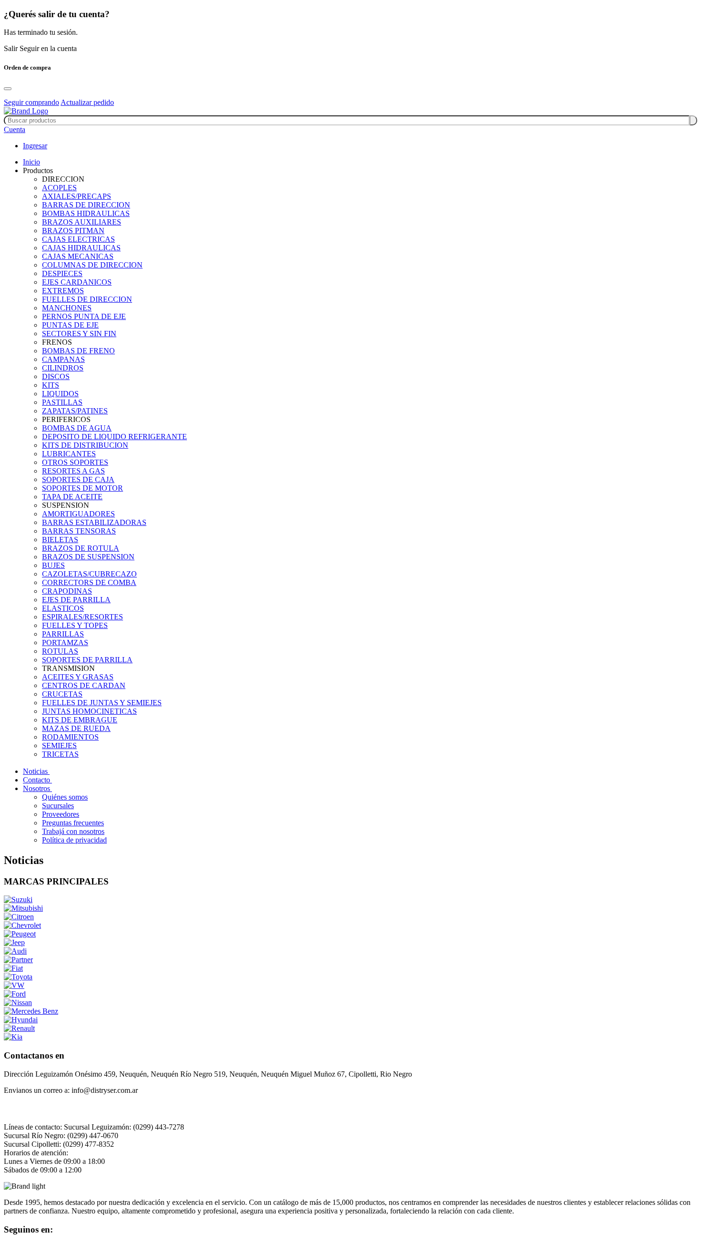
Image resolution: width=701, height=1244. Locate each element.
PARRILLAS (63, 634)
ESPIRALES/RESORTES (82, 617)
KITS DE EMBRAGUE (79, 720)
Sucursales (58, 806)
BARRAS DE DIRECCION (86, 205)
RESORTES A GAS (73, 471)
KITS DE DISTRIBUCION (85, 445)
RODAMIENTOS (70, 737)
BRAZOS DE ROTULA (80, 548)
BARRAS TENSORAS (79, 531)
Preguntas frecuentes (73, 823)
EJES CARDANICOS (77, 282)
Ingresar (35, 146)
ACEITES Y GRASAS (77, 677)
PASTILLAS (62, 402)
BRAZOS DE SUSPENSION (88, 557)
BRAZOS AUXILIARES (81, 222)
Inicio (31, 162)
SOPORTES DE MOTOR (82, 488)
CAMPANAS (63, 359)
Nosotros (37, 788)
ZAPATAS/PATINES (75, 411)
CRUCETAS (62, 694)
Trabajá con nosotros (73, 831)
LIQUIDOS (60, 394)
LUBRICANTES (69, 454)
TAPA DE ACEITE (72, 497)
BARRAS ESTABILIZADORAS (94, 522)
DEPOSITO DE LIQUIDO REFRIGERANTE (114, 436)
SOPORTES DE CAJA (78, 479)
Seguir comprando (31, 102)
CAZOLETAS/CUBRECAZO (89, 574)
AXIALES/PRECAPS (76, 196)
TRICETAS (60, 754)
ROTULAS (60, 651)
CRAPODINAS (67, 591)
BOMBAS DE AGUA (77, 428)
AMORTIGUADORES (78, 514)
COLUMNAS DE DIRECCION (92, 265)
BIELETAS (60, 539)
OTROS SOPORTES (75, 462)
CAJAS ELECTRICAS (78, 239)
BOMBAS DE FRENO (78, 351)
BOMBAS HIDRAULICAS (86, 213)
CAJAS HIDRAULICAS (81, 248)
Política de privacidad (74, 840)
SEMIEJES (59, 745)
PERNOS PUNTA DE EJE (84, 316)
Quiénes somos (65, 797)
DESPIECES (62, 273)
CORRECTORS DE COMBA (89, 582)
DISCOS (56, 376)
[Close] (7, 88)
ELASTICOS (63, 608)
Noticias (36, 771)
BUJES (53, 565)
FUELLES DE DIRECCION (87, 299)
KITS (50, 385)
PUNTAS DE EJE (70, 325)
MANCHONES (67, 308)
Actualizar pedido (87, 102)
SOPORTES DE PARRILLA (87, 660)
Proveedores (60, 814)
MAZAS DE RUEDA (76, 728)
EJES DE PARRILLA (76, 600)
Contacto (37, 780)
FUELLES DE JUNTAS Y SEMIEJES (102, 703)
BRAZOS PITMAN (73, 230)
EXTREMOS (63, 291)
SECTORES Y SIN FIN (79, 333)
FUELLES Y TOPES (75, 625)
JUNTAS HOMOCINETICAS (89, 711)
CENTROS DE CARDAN (83, 685)
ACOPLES (59, 188)
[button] (14, 129)
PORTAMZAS (65, 642)
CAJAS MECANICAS (77, 256)
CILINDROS (62, 368)
